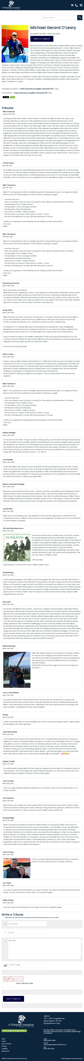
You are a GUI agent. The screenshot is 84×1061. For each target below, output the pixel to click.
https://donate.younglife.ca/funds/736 (30, 93)
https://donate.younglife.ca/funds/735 (36, 89)
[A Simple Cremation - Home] (12, 5)
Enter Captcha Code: (24, 983)
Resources (5, 1051)
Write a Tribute (42, 39)
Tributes (5, 1049)
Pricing (4, 1046)
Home (4, 1041)
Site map (24, 1058)
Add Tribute (13, 999)
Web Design (65, 1058)
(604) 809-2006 (50, 1041)
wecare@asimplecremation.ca (55, 1045)
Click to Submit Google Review (14, 1031)
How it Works (6, 1044)
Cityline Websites (76, 1058)
